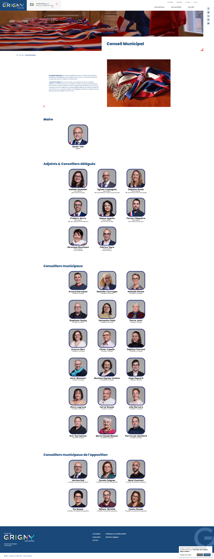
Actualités (170, 2)
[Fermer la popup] (57, 4)
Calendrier (179, 2)
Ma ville (21, 55)
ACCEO (195, 2)
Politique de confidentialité (116, 534)
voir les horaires (8, 545)
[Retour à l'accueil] (13, 5)
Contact (188, 2)
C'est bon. (207, 555)
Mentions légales (112, 537)
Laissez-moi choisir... (186, 555)
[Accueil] (17, 55)
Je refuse (200, 555)
